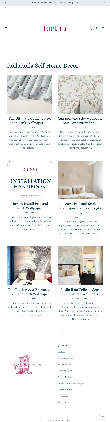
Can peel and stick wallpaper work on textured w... (80, 120)
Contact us (63, 396)
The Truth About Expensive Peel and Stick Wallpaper (29, 292)
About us (62, 402)
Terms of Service (66, 358)
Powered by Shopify (62, 421)
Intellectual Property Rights (71, 383)
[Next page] (63, 335)
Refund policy (64, 364)
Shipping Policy (65, 371)
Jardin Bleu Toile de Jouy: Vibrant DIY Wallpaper (80, 292)
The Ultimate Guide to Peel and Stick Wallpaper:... (30, 120)
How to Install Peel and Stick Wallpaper (29, 206)
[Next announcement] (105, 3)
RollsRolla (50, 421)
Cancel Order (65, 390)
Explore (61, 352)
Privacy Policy (64, 377)
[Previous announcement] (5, 3)
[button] (6, 29)
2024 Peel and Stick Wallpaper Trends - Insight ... (80, 208)
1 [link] (47, 334)
